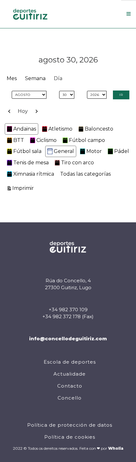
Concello (70, 398)
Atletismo (60, 129)
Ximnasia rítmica (33, 174)
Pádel (121, 151)
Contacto (69, 386)
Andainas (24, 129)
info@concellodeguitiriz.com (68, 339)
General (64, 151)
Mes (12, 78)
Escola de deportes (70, 362)
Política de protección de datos (69, 425)
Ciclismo (46, 140)
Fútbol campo (87, 140)
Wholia (115, 448)
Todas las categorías (85, 174)
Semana (35, 78)
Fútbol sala (27, 151)
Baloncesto (99, 129)
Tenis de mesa (31, 163)
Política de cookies (69, 437)
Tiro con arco (77, 163)
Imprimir (24, 188)
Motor (94, 151)
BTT (18, 140)
